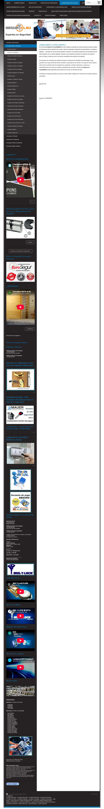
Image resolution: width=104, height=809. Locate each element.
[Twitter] (14, 338)
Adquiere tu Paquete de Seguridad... (20, 251)
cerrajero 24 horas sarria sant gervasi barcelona (20, 771)
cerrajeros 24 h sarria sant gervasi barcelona (20, 776)
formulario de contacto (11, 537)
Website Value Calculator (13, 761)
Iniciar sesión (94, 794)
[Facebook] (11, 338)
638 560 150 (11, 352)
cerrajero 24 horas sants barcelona (20, 770)
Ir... (32, 201)
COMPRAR (30, 329)
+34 (7, 532)
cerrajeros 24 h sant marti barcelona (20, 775)
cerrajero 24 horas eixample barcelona (15, 766)
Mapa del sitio (23, 794)
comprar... (30, 242)
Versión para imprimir (13, 794)
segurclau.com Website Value (14, 759)
